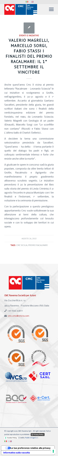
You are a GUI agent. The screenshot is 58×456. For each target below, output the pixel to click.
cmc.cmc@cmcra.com (18, 316)
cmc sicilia (21, 245)
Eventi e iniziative (29, 35)
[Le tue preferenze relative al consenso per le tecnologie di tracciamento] (53, 451)
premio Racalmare (38, 245)
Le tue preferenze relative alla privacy (30, 448)
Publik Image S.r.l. (31, 438)
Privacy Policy (38, 434)
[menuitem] (27, 2)
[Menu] (50, 9)
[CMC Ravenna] (24, 9)
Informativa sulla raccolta (16, 452)
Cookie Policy (12, 438)
